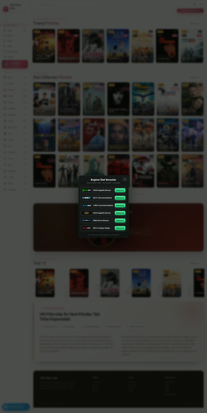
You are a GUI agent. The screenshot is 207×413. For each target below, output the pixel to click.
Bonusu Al (120, 190)
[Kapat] (125, 179)
